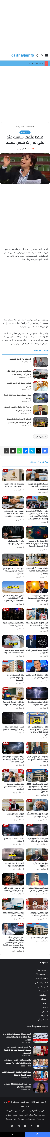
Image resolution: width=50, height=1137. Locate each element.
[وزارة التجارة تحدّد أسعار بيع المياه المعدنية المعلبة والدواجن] (37, 560)
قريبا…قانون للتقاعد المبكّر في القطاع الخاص (37, 815)
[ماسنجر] (25, 450)
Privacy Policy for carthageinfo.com (20, 1119)
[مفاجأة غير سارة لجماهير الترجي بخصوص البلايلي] (37, 879)
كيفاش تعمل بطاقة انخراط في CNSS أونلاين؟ (13, 914)
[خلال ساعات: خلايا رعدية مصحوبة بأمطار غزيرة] (13, 854)
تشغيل (43, 999)
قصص (44, 1011)
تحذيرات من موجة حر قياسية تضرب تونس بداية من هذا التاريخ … (38, 598)
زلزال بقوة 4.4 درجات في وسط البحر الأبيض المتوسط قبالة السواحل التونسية (37, 543)
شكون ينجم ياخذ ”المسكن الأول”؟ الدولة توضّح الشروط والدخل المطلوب (13, 598)
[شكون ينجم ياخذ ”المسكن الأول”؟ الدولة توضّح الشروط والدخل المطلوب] (13, 587)
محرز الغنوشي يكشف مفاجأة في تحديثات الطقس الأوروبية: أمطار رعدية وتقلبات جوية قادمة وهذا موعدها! (13, 942)
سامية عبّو (39, 436)
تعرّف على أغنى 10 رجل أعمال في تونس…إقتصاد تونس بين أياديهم (17, 1061)
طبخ (44, 1003)
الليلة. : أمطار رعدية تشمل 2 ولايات (14, 840)
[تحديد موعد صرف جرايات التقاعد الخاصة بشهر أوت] (13, 641)
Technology (41, 974)
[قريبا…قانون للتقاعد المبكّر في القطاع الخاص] (37, 805)
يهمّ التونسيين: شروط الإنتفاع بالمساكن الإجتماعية (15, 677)
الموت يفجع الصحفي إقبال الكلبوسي (37, 651)
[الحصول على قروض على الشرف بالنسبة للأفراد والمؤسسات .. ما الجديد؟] (13, 502)
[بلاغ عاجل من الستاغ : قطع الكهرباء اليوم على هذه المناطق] (13, 560)
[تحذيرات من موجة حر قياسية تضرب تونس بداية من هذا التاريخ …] (37, 587)
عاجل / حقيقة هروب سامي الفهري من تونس (37, 676)
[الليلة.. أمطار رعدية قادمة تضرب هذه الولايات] (37, 693)
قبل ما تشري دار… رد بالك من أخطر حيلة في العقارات (13, 889)
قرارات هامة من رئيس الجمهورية (15, 815)
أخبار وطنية (20, 126)
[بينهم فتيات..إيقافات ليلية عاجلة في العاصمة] (13, 614)
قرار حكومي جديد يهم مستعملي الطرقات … (39, 914)
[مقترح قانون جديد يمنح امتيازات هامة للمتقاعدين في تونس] (13, 775)
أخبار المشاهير (40, 982)
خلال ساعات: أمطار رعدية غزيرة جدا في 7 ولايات (38, 840)
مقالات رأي (42, 1020)
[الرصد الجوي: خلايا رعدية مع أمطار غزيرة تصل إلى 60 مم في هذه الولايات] (13, 748)
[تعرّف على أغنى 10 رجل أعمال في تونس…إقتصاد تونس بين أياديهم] (40, 1064)
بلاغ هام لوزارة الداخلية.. (38, 937)
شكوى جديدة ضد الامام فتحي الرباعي (29, 63)
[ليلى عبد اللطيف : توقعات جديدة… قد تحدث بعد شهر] (40, 1088)
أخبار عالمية (41, 987)
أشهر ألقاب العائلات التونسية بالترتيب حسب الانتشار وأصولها (16, 1073)
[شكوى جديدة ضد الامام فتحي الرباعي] (40, 386)
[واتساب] (19, 450)
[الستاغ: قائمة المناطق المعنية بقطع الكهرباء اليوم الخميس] (40, 422)
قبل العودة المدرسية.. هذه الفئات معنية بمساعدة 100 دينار (37, 625)
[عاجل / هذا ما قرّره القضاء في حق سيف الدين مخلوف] (40, 410)
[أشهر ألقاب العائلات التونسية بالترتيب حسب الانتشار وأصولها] (40, 1076)
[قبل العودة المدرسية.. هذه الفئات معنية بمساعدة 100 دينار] (37, 614)
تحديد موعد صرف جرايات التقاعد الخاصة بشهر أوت (14, 651)
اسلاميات (42, 995)
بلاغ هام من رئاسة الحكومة (20, 359)
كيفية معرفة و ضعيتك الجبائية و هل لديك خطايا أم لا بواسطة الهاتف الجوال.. (16, 1037)
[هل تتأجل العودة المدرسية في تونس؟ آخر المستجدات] (13, 693)
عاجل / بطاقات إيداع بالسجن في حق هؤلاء (15, 542)
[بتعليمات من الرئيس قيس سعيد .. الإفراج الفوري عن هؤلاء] (37, 748)
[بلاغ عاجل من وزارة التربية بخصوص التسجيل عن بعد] (13, 475)
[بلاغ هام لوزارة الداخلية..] (37, 929)
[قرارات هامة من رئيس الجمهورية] (13, 805)
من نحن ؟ (40, 1119)
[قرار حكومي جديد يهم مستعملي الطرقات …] (37, 904)
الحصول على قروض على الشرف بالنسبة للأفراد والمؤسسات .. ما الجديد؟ (14, 513)
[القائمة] (46, 56)
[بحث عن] (42, 56)
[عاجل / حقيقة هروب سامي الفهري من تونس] (37, 666)
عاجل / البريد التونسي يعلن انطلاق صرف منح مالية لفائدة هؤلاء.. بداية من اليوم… (37, 730)
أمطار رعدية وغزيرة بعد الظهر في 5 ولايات (17, 396)
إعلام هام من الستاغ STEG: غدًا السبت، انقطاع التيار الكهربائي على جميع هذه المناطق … (37, 787)
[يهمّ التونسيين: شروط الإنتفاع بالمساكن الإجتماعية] (13, 666)
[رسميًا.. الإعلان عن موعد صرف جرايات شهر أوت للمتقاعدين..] (37, 475)
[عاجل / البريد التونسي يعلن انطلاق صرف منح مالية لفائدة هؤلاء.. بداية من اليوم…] (37, 718)
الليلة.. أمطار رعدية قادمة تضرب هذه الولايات (38, 703)
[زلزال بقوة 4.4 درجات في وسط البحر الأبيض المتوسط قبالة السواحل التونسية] (37, 532)
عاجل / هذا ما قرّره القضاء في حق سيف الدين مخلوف (17, 408)
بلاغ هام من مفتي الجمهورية (40, 865)
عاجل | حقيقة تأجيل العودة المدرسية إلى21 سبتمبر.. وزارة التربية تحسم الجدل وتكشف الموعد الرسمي (37, 515)
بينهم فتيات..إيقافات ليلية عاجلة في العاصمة (13, 624)
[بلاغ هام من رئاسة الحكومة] (40, 362)
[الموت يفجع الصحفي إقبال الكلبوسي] (37, 641)
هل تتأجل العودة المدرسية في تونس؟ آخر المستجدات (13, 703)
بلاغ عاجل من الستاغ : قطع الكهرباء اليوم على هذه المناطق (13, 571)
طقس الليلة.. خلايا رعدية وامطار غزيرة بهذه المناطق (13, 728)
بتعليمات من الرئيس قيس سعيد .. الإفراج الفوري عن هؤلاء (37, 759)
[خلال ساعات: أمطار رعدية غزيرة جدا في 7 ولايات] (37, 830)
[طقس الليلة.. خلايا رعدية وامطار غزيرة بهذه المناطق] (13, 718)
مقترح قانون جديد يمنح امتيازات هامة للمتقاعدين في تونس (14, 786)
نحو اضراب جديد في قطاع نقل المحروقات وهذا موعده (19, 372)
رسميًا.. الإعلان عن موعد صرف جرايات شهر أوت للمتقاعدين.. (38, 486)
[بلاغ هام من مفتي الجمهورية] (37, 854)
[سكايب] (32, 450)
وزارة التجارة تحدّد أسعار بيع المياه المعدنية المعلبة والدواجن (37, 571)
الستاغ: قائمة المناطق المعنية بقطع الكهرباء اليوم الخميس (19, 420)
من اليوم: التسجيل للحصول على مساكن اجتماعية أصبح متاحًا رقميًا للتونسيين (17, 1050)
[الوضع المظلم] (37, 56)
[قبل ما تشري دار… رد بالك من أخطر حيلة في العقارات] (13, 879)
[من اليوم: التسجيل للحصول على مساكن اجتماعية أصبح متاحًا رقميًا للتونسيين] (40, 1051)
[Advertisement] (25, 25)
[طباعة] (6, 450)
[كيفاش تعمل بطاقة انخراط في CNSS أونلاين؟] (13, 904)
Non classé (41, 970)
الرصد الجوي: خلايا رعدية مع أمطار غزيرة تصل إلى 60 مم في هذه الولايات (13, 759)
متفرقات (43, 1016)
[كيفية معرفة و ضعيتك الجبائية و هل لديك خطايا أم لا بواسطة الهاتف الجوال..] (40, 1038)
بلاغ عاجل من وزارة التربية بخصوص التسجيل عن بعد (14, 485)
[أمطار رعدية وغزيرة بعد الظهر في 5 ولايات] (40, 398)
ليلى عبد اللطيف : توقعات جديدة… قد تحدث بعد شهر (17, 1085)
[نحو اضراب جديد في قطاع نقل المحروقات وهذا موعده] (40, 374)
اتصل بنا (8, 1115)
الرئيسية (29, 126)
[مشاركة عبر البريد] (13, 450)
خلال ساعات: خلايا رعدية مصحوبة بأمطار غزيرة (14, 865)
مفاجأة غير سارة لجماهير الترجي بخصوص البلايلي (38, 889)
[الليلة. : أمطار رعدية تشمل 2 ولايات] (13, 830)
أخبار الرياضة (41, 978)
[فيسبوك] (45, 450)
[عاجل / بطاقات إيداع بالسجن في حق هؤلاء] (13, 532)
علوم (44, 1007)
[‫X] (38, 450)
